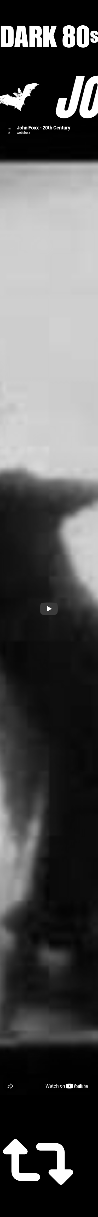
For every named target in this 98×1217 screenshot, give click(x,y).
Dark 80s (49, 36)
